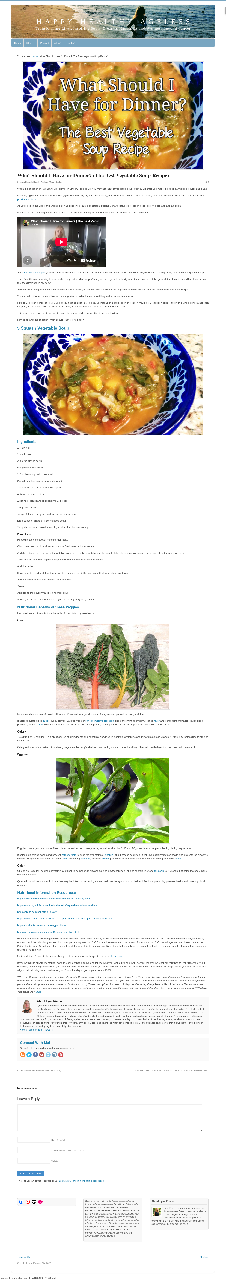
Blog (29, 42)
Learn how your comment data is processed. (81, 1180)
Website (54, 1160)
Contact (71, 42)
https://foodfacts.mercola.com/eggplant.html (41, 925)
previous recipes (26, 199)
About (57, 42)
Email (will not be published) (67, 1150)
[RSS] (23, 1054)
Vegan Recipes (56, 182)
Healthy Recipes (40, 182)
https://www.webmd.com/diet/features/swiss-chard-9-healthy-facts (54, 898)
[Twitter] (29, 1054)
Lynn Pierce (25, 182)
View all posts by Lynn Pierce (36, 1029)
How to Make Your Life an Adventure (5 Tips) (39, 1070)
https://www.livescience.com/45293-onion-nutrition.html (48, 931)
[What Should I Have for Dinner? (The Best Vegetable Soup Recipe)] (113, 115)
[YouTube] (42, 1054)
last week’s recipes (34, 272)
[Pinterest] (61, 1054)
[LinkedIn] (48, 1054)
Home (17, 42)
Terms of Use (24, 1257)
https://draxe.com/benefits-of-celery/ (37, 911)
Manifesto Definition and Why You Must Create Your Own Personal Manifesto (171, 1070)
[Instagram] (55, 1054)
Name (58, 1139)
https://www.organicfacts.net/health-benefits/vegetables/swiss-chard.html (57, 905)
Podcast (44, 42)
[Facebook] (35, 1054)
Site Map (204, 1257)
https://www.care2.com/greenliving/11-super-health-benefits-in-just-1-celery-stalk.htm (64, 918)
